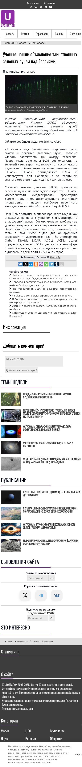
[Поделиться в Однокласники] (36, 264)
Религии (30, 738)
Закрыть (76, 754)
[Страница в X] (41, 7)
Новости (9, 34)
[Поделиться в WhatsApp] (46, 264)
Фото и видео (33, 3)
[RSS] (31, 7)
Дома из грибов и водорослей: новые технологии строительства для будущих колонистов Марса (42, 276)
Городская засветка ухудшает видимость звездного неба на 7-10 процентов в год (42, 283)
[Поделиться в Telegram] (51, 264)
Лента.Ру (55, 257)
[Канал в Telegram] (46, 7)
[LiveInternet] (5, 663)
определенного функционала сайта (28, 749)
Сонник (59, 34)
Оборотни (56, 738)
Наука (5, 738)
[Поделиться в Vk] (20, 264)
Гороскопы (42, 34)
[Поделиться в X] (25, 264)
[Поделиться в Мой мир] (31, 264)
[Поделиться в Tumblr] (56, 264)
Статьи (25, 34)
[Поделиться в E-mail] (61, 264)
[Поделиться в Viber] (41, 264)
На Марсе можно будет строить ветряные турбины (42, 295)
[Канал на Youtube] (50, 7)
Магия (5, 730)
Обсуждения (49, 3)
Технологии (57, 730)
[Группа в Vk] (36, 7)
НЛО (28, 730)
